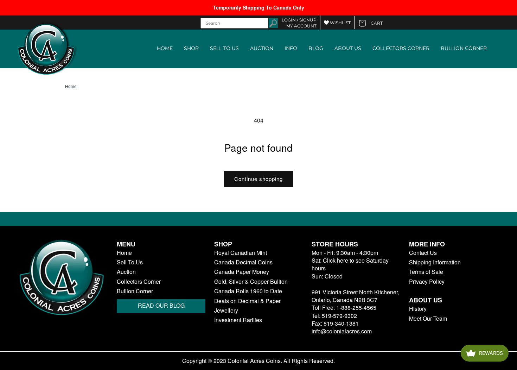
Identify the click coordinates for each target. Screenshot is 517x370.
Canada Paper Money (241, 272)
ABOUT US (347, 48)
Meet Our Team (428, 318)
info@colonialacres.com (342, 331)
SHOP (191, 48)
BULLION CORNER (464, 48)
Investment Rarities (238, 320)
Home (71, 86)
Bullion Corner (135, 291)
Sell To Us (130, 262)
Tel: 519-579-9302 (334, 316)
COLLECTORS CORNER (400, 48)
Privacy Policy (427, 282)
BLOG (315, 48)
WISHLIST (340, 22)
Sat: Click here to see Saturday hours (350, 264)
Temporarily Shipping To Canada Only (258, 7)
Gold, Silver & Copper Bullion (251, 282)
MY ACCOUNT (301, 26)
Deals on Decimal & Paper (247, 301)
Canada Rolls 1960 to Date (248, 291)
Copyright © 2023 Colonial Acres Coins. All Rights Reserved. (258, 361)
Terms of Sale (426, 272)
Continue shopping (258, 178)
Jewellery (226, 310)
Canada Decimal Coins (243, 262)
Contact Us (423, 253)
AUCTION (261, 48)
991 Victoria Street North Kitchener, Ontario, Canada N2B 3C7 (355, 296)
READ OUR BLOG (161, 305)
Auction (126, 272)
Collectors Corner (139, 282)
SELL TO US (224, 48)
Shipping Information (435, 262)
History (418, 309)
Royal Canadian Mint (240, 253)
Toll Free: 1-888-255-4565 (344, 307)
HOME (165, 48)
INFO (291, 48)
